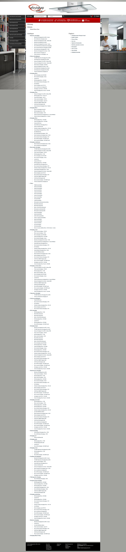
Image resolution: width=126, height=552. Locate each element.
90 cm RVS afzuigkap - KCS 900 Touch (41, 138)
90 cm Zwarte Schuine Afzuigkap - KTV (41, 136)
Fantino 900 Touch (37, 123)
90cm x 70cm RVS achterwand (40, 207)
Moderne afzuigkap (34, 520)
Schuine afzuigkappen (35, 298)
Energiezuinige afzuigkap (36, 480)
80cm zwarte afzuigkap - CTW (40, 112)
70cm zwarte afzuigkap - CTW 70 (40, 152)
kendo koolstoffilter (38, 214)
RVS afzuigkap (33, 310)
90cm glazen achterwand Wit (39, 210)
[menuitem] (16, 16)
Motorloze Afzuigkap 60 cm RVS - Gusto (42, 37)
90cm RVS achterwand (38, 203)
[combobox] (54, 16)
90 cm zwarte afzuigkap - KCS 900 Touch (42, 140)
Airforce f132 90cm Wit (38, 126)
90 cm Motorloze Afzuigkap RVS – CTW (41, 49)
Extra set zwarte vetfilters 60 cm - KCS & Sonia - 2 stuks (44, 227)
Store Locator (74, 48)
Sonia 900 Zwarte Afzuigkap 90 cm (40, 124)
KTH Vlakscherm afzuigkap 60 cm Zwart (41, 68)
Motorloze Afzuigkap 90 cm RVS (40, 42)
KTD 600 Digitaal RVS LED (39, 442)
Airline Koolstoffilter (38, 188)
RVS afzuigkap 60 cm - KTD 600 (40, 80)
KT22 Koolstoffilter (37, 222)
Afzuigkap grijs (33, 439)
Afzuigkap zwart (33, 229)
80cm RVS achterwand (38, 205)
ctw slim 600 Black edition (39, 251)
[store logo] (37, 8)
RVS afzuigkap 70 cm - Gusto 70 (40, 95)
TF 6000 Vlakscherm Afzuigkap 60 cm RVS (42, 57)
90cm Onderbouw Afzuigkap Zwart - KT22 (42, 135)
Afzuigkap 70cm (33, 92)
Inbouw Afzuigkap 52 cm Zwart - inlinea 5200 (42, 171)
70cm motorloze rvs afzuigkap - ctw (41, 54)
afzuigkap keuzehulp (76, 52)
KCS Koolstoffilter (37, 226)
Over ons (73, 41)
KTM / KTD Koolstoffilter (39, 215)
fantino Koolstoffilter (38, 195)
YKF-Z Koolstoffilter (38, 193)
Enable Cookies (75, 37)
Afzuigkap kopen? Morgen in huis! (79, 35)
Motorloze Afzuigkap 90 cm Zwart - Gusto (42, 44)
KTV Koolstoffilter (37, 224)
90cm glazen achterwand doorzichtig (41, 202)
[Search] (64, 16)
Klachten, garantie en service (78, 44)
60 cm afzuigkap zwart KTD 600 (40, 155)
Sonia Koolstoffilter (38, 190)
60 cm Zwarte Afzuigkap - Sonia (40, 76)
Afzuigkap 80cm (33, 107)
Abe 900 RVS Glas (37, 131)
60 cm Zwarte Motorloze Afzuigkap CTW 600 (42, 47)
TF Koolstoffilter (37, 198)
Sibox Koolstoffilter (38, 219)
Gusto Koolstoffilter (38, 212)
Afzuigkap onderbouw (35, 142)
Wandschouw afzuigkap (35, 370)
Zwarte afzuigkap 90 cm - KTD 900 (40, 121)
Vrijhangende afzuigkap (35, 477)
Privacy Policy (75, 39)
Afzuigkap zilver (33, 447)
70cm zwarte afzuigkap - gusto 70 (40, 100)
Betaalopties (74, 46)
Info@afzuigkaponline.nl (85, 547)
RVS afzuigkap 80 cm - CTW (39, 111)
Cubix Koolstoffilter (38, 191)
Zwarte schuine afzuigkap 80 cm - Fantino (42, 116)
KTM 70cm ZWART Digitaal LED (40, 102)
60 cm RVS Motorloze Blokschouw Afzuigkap (43, 45)
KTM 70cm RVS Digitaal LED (39, 104)
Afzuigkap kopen (34, 325)
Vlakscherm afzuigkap (35, 293)
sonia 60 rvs (36, 78)
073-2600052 (84, 544)
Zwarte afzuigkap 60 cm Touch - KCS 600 (42, 90)
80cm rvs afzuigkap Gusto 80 (39, 109)
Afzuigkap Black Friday (35, 535)
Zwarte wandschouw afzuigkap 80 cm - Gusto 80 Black (44, 114)
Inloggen (97, 16)
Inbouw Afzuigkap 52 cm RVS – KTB (41, 66)
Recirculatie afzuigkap (35, 147)
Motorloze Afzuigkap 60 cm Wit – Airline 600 (42, 40)
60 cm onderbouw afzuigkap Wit (40, 145)
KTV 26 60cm (36, 83)
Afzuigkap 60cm (33, 73)
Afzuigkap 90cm (33, 118)
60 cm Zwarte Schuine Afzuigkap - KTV (41, 81)
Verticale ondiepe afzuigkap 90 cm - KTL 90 (42, 128)
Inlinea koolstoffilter (38, 186)
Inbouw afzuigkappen (35, 56)
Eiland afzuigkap (34, 430)
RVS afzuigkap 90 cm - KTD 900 (40, 119)
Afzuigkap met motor (35, 399)
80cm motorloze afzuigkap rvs (40, 52)
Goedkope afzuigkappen (35, 456)
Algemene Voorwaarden (77, 43)
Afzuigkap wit (33, 435)
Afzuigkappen (48, 549)
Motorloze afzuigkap (34, 35)
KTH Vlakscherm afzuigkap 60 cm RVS (41, 59)
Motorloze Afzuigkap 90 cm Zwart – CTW (42, 239)
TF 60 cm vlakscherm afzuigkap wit (41, 71)
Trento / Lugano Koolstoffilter (40, 217)
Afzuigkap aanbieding (35, 494)
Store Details (74, 50)
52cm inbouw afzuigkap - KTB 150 (40, 64)
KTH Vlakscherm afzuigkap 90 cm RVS (41, 69)
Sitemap (67, 547)
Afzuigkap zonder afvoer (35, 265)
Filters (31, 183)
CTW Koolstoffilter (37, 200)
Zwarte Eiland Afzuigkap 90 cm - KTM (41, 169)
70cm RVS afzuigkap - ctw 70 (39, 97)
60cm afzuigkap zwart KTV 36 (40, 85)
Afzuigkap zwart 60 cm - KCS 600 (40, 88)
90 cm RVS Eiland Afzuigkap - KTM (41, 133)
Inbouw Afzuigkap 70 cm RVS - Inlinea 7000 (42, 61)
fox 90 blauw (36, 506)
